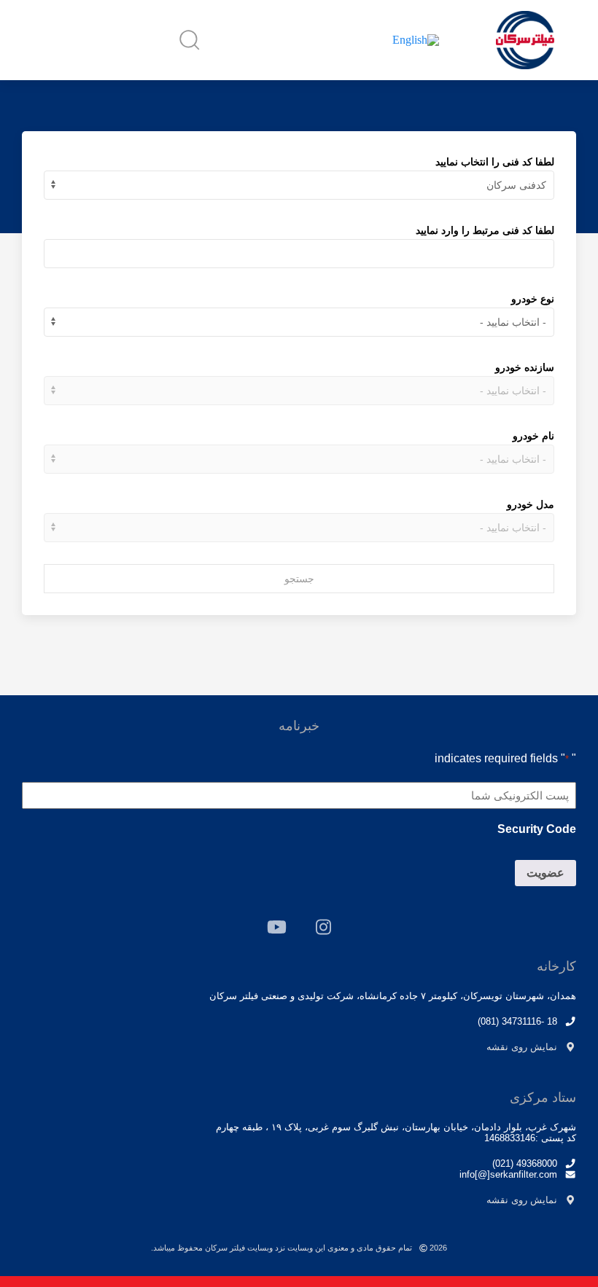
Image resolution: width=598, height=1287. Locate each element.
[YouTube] (277, 927)
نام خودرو (533, 436)
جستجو (299, 578)
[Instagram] (323, 927)
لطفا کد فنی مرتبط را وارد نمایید (485, 230)
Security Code (536, 829)
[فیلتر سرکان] (525, 40)
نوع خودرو (532, 299)
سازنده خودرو (524, 367)
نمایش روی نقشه (521, 1046)
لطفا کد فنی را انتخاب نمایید (494, 162)
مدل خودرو (530, 504)
